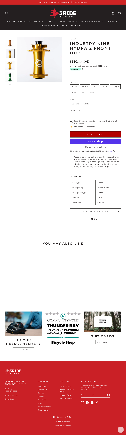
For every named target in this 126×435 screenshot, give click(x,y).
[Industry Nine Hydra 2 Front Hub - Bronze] (10, 287)
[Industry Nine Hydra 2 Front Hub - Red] (27, 287)
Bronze (85, 86)
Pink (74, 93)
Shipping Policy (66, 395)
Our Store (42, 400)
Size (72, 99)
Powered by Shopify (63, 426)
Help (40, 403)
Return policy (43, 410)
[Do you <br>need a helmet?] (23, 324)
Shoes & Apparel (91, 21)
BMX (10, 21)
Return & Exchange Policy (67, 391)
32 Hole (75, 104)
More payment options (95, 147)
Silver (91, 93)
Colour (74, 82)
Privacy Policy (65, 386)
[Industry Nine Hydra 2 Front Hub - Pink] (23, 287)
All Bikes (35, 21)
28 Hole (87, 104)
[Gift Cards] (102, 322)
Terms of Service (44, 406)
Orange (115, 86)
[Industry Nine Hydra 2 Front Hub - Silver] (30, 287)
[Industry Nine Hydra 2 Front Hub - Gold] (13, 287)
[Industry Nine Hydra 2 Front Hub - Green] (17, 287)
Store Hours (9, 399)
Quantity (75, 110)
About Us (42, 386)
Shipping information (95, 211)
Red (82, 93)
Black (74, 86)
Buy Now (102, 342)
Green (104, 86)
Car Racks (113, 21)
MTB (21, 21)
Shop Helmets (23, 350)
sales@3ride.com (11, 395)
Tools (50, 21)
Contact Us (42, 390)
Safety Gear (67, 21)
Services (76, 25)
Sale (64, 25)
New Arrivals (50, 25)
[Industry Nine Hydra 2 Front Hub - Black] (7, 287)
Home (72, 39)
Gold (95, 86)
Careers (41, 396)
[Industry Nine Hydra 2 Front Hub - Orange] (20, 287)
